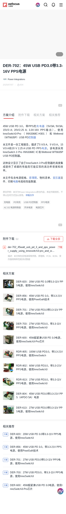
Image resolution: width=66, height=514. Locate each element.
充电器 (40, 126)
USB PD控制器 (31, 202)
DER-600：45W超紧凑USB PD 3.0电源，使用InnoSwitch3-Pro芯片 (39, 339)
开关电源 (28, 207)
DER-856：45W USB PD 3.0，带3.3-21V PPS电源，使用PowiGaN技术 (39, 297)
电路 (15, 181)
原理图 (33, 177)
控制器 (32, 137)
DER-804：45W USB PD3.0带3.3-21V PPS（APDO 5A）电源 (39, 395)
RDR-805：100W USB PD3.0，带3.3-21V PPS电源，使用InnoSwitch (39, 353)
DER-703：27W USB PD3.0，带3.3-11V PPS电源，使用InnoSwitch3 (38, 325)
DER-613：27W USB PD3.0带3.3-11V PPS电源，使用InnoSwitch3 (39, 409)
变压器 (57, 177)
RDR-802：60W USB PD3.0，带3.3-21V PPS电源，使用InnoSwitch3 (38, 367)
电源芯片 (40, 207)
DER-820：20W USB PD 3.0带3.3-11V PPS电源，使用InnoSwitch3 (39, 283)
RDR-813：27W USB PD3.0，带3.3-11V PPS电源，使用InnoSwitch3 (38, 381)
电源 (44, 148)
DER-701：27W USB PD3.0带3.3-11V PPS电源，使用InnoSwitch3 (39, 311)
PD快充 (17, 202)
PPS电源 (45, 202)
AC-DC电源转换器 (12, 207)
